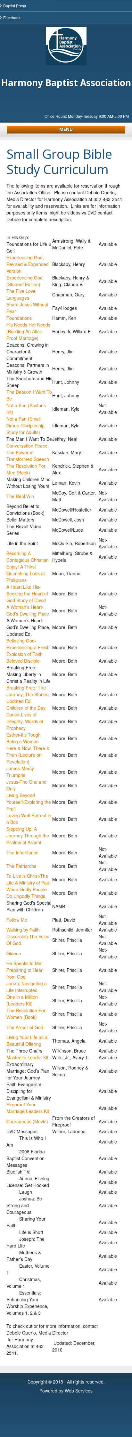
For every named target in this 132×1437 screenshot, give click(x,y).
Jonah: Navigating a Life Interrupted (26, 986)
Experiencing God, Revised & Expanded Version (27, 264)
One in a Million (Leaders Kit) (22, 1000)
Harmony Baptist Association (66, 83)
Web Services (79, 1390)
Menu (66, 129)
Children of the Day (25, 708)
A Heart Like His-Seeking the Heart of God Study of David (27, 593)
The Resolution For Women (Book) (25, 1013)
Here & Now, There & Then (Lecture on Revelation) (27, 755)
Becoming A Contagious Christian (27, 556)
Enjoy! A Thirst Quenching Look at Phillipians (25, 573)
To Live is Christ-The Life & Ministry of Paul (28, 879)
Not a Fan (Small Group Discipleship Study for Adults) (25, 425)
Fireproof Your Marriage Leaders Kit (27, 1107)
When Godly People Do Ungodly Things (26, 892)
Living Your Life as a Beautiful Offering (26, 1040)
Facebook (12, 17)
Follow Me (16, 919)
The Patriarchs (21, 866)
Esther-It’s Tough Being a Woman (23, 738)
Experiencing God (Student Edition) (24, 280)
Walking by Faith (23, 929)
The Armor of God (24, 1027)
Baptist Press (14, 5)
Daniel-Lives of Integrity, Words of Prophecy (24, 721)
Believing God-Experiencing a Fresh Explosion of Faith (28, 647)
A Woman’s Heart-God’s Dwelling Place (27, 610)
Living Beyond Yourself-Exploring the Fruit (28, 802)
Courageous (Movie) (27, 1121)
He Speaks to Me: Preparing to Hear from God (24, 970)
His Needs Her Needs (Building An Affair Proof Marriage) (28, 331)
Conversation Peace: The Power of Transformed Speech (27, 452)
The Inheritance (22, 852)
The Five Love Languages (21, 294)
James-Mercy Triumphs (20, 771)
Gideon (13, 953)
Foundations (19, 318)
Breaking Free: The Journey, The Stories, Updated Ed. (28, 694)
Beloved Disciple (23, 661)
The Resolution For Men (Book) (25, 469)
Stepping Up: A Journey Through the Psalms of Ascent (27, 835)
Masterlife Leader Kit (27, 1057)
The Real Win (20, 496)
